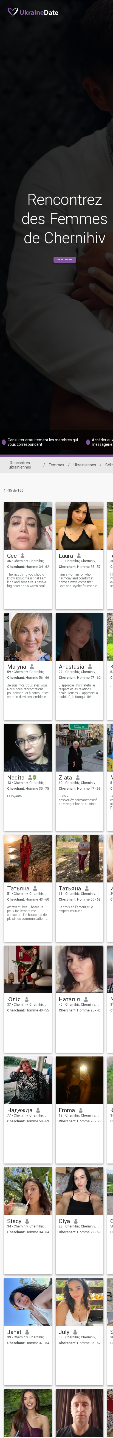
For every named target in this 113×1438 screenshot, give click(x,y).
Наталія (69, 999)
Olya (64, 1221)
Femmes (56, 465)
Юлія (14, 999)
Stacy (14, 1221)
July (64, 1332)
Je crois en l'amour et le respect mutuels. (76, 909)
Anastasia (71, 666)
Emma (67, 1110)
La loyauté (14, 796)
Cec (12, 556)
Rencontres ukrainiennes (20, 465)
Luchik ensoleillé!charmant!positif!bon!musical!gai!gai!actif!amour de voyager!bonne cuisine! (80, 800)
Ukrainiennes (85, 465)
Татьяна (18, 888)
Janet (14, 1332)
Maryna (16, 666)
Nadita (15, 777)
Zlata (65, 777)
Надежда (19, 1110)
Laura (66, 556)
